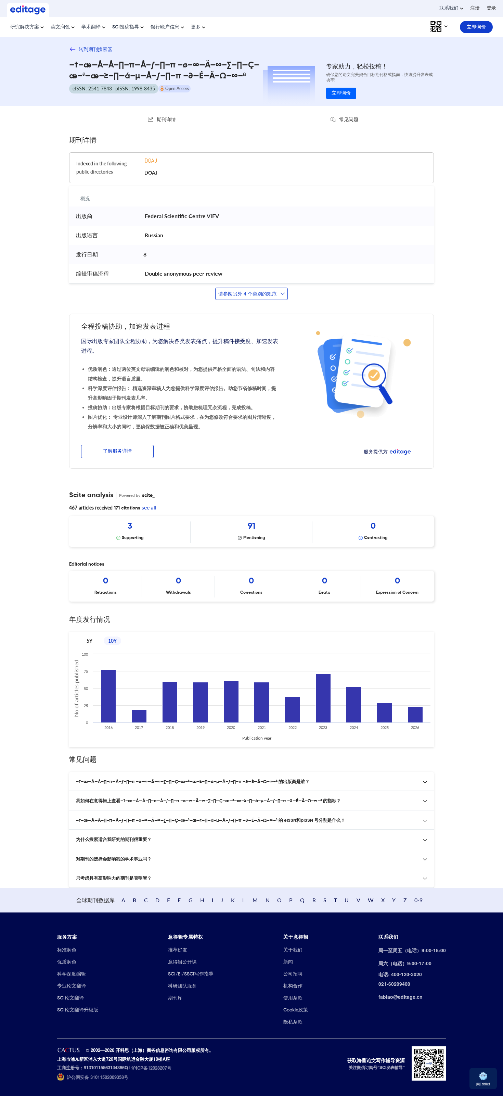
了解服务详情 (117, 451)
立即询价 (341, 93)
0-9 (418, 900)
